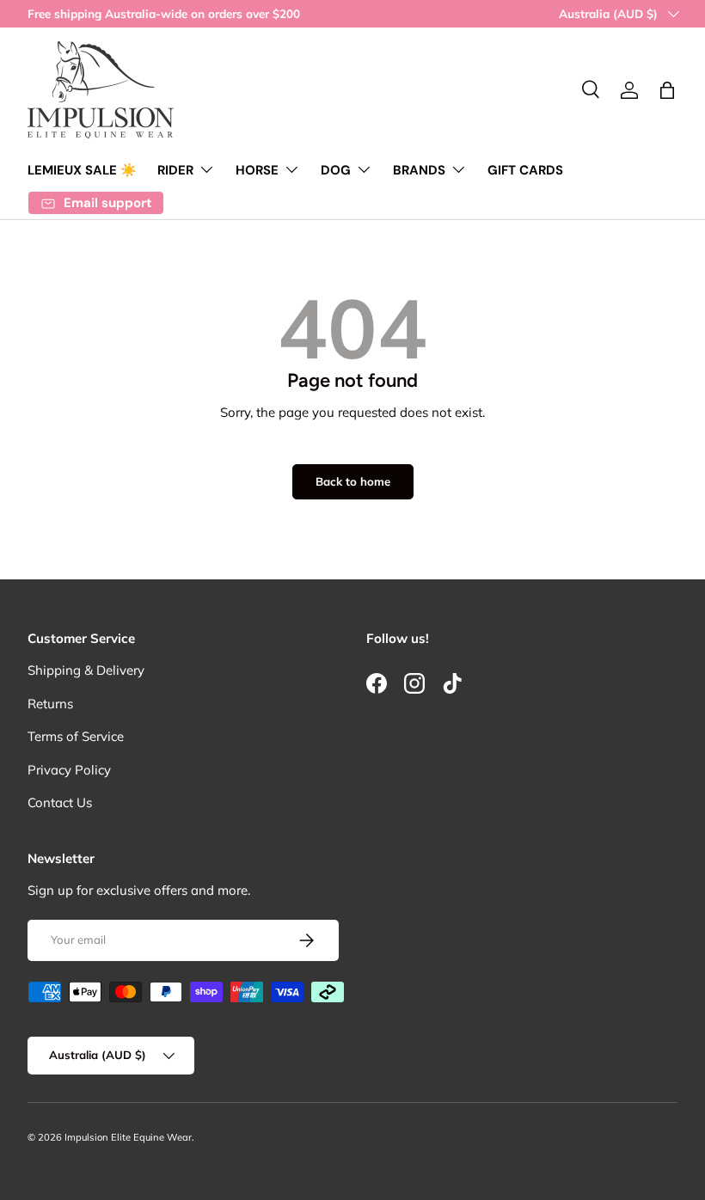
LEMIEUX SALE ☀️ (82, 170)
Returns (50, 703)
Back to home (353, 481)
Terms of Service (76, 736)
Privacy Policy (69, 770)
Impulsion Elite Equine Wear (128, 1137)
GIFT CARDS (525, 170)
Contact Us (60, 802)
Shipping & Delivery (86, 670)
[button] (667, 90)
